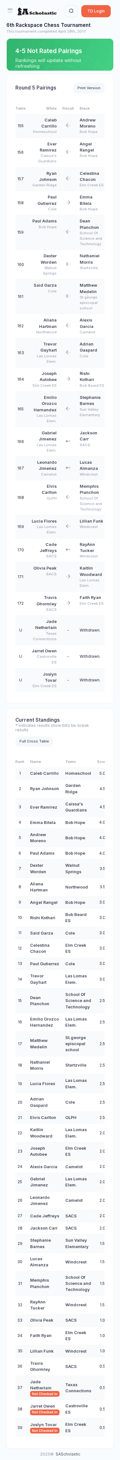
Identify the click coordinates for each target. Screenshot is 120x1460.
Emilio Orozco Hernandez (45, 403)
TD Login (96, 11)
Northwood (46, 332)
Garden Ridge (44, 185)
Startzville (89, 268)
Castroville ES (47, 659)
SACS (85, 445)
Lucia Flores (44, 521)
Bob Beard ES (92, 385)
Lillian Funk (91, 521)
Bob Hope (89, 131)
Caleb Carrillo (44, 773)
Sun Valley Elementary (90, 412)
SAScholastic (68, 1454)
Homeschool (45, 131)
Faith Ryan (90, 597)
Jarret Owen (44, 650)
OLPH (52, 498)
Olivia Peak (45, 568)
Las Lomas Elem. (47, 359)
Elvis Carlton (43, 1117)
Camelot (87, 332)
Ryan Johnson (44, 788)
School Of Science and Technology (91, 238)
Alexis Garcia (43, 1166)
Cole (52, 209)
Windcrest (89, 474)
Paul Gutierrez (44, 963)
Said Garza (45, 285)
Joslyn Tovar (43, 1424)
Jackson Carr (44, 1228)
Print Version (88, 88)
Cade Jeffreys (44, 1216)
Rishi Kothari (42, 917)
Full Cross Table (34, 741)
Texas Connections (45, 636)
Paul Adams (44, 221)
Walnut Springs (50, 271)
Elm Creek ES (92, 185)
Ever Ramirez (43, 807)
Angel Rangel (44, 902)
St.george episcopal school (89, 302)
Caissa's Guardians (47, 158)
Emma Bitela (43, 822)
